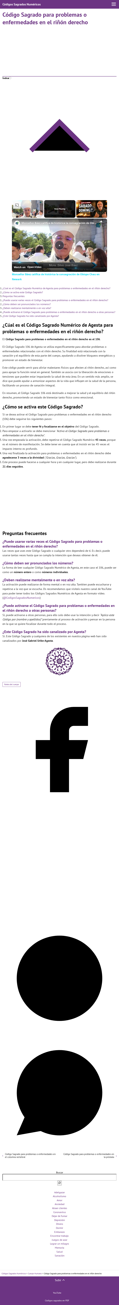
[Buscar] (59, 1183)
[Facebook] (59, 805)
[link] (17, 223)
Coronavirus (59, 1212)
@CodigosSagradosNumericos (21, 597)
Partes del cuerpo (11, 684)
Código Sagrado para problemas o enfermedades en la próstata (88, 1155)
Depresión (59, 1220)
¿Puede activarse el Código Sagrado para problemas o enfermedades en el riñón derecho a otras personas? (58, 312)
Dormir (59, 1227)
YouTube (57, 1292)
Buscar (59, 1172)
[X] (59, 919)
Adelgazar (59, 1192)
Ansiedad (59, 1204)
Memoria (59, 1247)
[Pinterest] (59, 1034)
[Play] (92, 209)
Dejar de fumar (59, 1216)
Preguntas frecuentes (13, 296)
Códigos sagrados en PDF (57, 1300)
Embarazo (59, 1231)
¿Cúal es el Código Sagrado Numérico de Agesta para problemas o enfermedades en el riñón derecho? (56, 288)
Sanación (59, 1255)
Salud (59, 1251)
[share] (101, 221)
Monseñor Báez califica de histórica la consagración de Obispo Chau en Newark (59, 223)
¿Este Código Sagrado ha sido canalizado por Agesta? (30, 315)
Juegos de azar (59, 1239)
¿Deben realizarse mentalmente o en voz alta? (26, 308)
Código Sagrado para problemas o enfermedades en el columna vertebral (30, 1155)
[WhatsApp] (59, 1148)
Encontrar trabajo (59, 1235)
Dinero (59, 1223)
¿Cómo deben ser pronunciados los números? (26, 304)
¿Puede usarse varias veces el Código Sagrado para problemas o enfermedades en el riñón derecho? (55, 300)
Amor (59, 1200)
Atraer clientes (59, 1208)
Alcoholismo (59, 1196)
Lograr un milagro (59, 1243)
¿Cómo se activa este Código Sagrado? (22, 292)
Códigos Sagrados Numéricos (21, 4)
